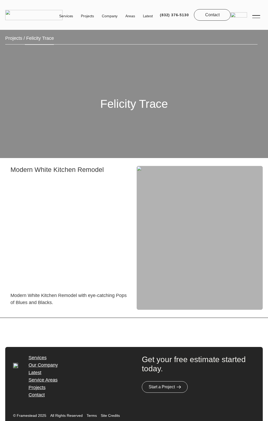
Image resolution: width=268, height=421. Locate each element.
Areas (130, 16)
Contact (37, 394)
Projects (87, 16)
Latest (148, 16)
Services (66, 16)
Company (110, 16)
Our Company (43, 365)
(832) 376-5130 (174, 15)
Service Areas (43, 380)
